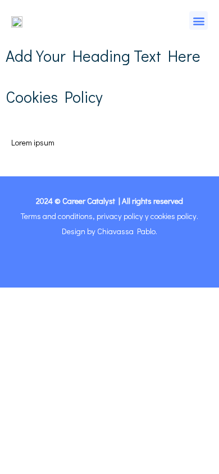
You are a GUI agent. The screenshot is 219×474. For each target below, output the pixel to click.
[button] (198, 20)
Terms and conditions (57, 216)
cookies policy (173, 216)
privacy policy (120, 216)
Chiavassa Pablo (126, 231)
